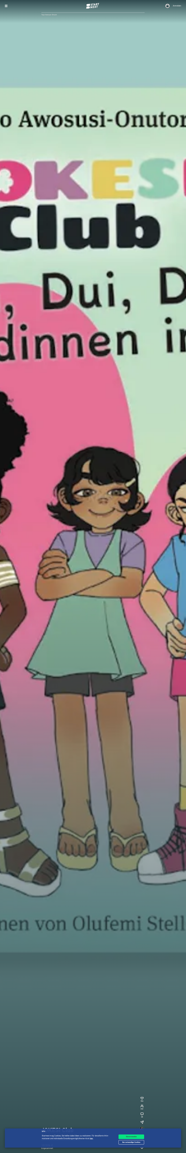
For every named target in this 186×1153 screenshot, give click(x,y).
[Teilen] (142, 1122)
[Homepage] (93, 6)
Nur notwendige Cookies (131, 1142)
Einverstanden (131, 1137)
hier (91, 1139)
